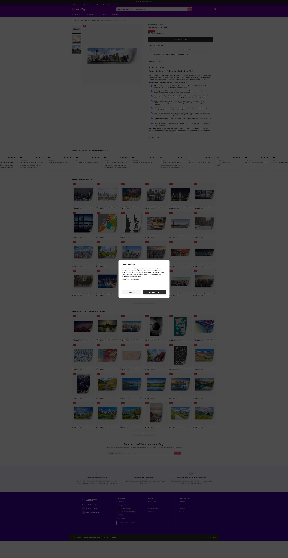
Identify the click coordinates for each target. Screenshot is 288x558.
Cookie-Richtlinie (134, 279)
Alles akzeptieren (154, 292)
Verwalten (132, 292)
